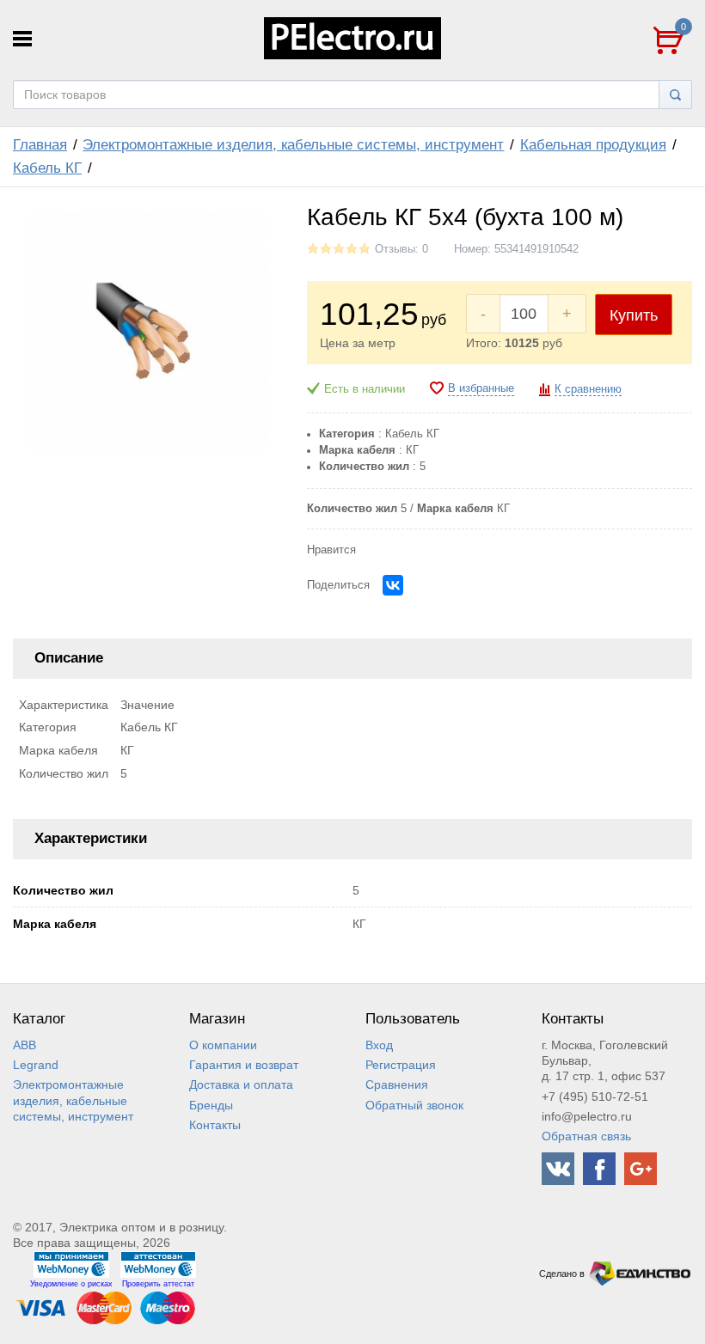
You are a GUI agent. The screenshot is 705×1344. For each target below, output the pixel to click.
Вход (379, 1045)
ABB (24, 1045)
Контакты (215, 1125)
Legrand (35, 1065)
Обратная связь (586, 1136)
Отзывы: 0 (401, 249)
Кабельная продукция (593, 145)
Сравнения (396, 1084)
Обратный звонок (414, 1105)
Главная (40, 145)
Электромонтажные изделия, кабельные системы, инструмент (293, 145)
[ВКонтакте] (393, 585)
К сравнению (588, 389)
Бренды (211, 1105)
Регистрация (400, 1065)
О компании (223, 1045)
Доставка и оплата (241, 1084)
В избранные (481, 388)
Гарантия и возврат (243, 1065)
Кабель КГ (47, 168)
